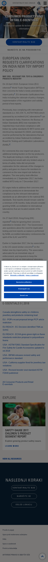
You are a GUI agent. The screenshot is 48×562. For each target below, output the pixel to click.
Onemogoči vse (24, 289)
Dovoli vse (24, 295)
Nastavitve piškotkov (24, 282)
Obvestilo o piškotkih (17, 275)
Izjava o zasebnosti (32, 275)
